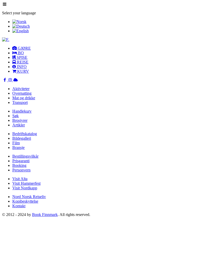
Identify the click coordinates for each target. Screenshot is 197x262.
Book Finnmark (45, 214)
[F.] (5, 39)
